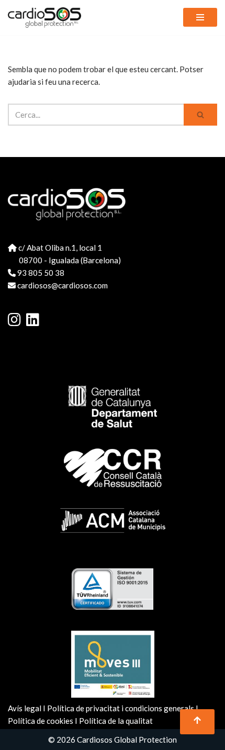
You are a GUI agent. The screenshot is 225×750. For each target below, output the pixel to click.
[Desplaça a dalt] (197, 721)
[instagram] (23, 319)
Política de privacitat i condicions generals (120, 708)
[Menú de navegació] (200, 17)
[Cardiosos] (44, 17)
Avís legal (24, 708)
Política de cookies (40, 720)
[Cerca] (200, 115)
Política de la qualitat (116, 720)
